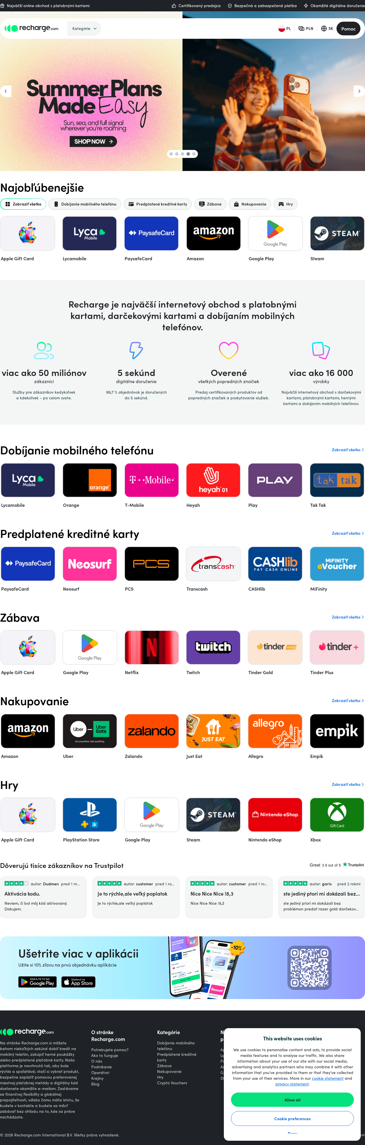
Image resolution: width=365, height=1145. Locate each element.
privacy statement (292, 1084)
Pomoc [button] (348, 28)
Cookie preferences (292, 1118)
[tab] (23, 204)
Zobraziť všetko (346, 449)
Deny (292, 1133)
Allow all (293, 1100)
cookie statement (328, 1078)
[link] (37, 982)
